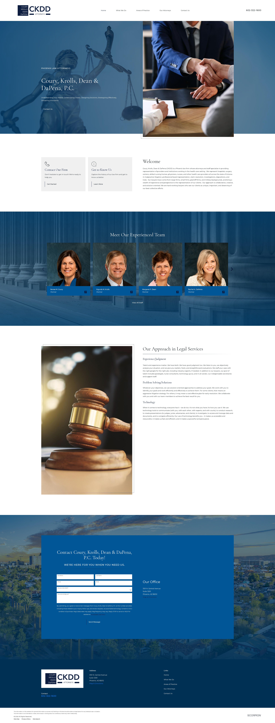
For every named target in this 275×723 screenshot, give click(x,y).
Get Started (51, 184)
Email (97, 581)
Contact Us (47, 109)
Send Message (94, 622)
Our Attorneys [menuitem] (165, 10)
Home (166, 675)
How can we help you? (63, 594)
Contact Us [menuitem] (185, 10)
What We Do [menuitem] (121, 10)
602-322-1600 (253, 10)
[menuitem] (16, 719)
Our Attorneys (169, 689)
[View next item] (232, 269)
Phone (59, 581)
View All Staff (137, 303)
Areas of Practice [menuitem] (143, 10)
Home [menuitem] (103, 10)
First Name (60, 575)
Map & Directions (150, 597)
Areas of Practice (170, 684)
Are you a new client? (63, 588)
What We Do (169, 680)
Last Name (99, 575)
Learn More (98, 184)
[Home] (34, 10)
